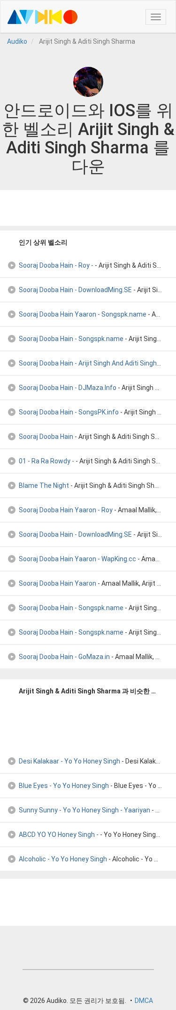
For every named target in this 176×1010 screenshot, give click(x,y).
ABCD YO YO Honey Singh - (59, 834)
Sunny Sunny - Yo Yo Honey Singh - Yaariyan (84, 810)
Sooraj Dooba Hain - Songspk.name (71, 338)
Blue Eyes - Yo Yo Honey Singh (64, 785)
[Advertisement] (88, 208)
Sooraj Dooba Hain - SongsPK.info (69, 412)
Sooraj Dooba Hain (46, 436)
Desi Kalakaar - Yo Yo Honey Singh (69, 761)
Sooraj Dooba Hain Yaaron (57, 583)
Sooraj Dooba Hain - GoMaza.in (64, 656)
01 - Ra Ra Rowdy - (46, 461)
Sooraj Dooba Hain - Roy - (56, 265)
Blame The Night (44, 485)
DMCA (144, 1000)
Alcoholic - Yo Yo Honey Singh (63, 859)
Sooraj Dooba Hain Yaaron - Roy (66, 510)
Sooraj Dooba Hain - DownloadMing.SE (75, 290)
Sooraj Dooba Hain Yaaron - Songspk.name (82, 314)
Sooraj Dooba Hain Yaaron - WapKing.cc (77, 559)
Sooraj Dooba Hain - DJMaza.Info (67, 387)
